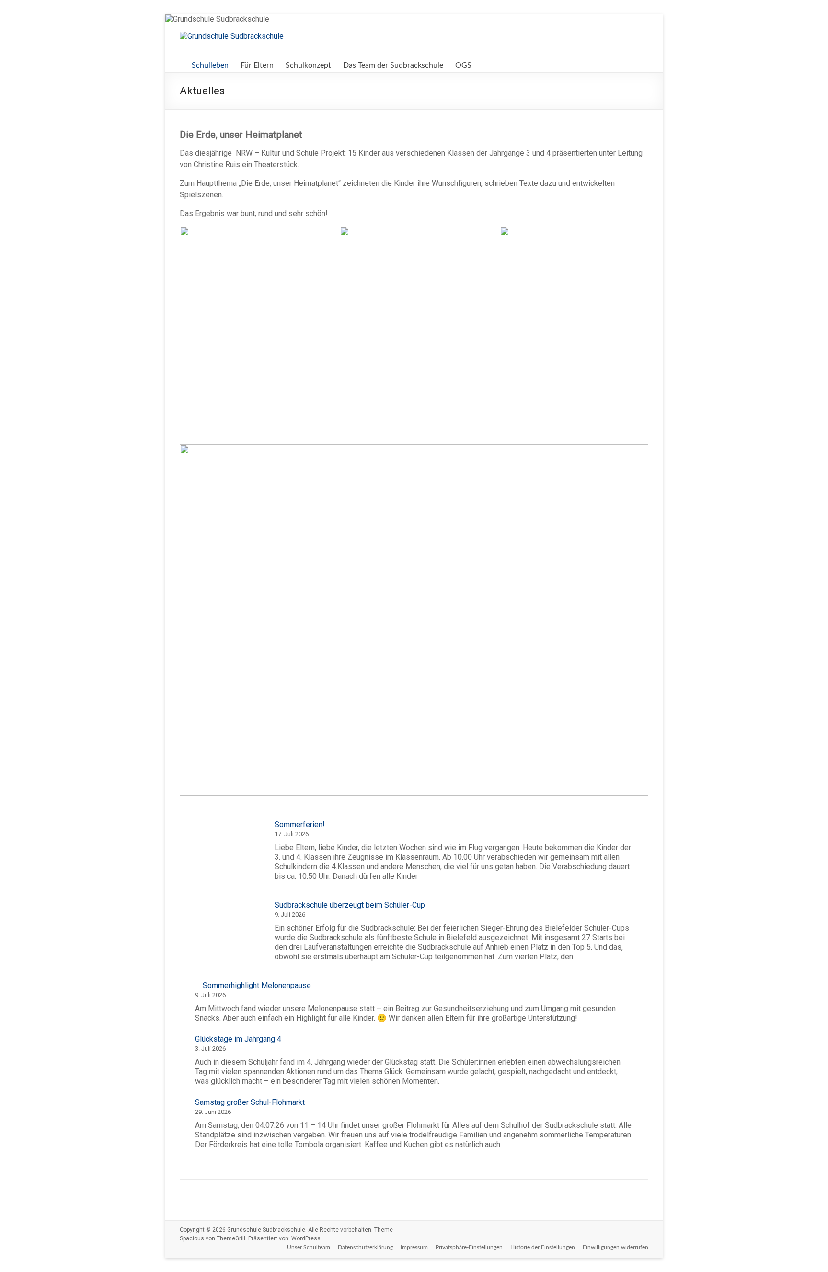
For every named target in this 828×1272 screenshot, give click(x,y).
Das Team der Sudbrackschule (393, 65)
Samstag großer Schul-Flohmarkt (250, 1102)
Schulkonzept (308, 65)
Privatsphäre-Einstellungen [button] (469, 1247)
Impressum (414, 1247)
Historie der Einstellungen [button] (542, 1247)
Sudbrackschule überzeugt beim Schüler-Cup (350, 904)
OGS (463, 65)
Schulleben (210, 65)
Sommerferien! (300, 824)
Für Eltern (257, 65)
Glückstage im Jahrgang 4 (238, 1039)
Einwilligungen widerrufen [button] (615, 1247)
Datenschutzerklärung (365, 1247)
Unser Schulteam (308, 1247)
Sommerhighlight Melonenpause (257, 985)
